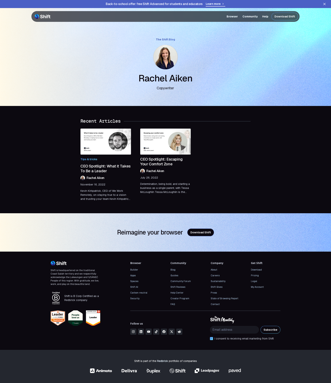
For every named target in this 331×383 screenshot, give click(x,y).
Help (265, 16)
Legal (254, 281)
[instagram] (133, 332)
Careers (215, 275)
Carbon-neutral (138, 292)
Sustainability (218, 281)
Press (214, 292)
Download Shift (284, 16)
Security (134, 298)
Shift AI (134, 287)
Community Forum (180, 281)
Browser (232, 16)
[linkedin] (141, 332)
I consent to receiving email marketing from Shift (244, 338)
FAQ (172, 304)
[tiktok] (156, 332)
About (214, 269)
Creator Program (179, 298)
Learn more (213, 4)
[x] (172, 332)
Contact (215, 304)
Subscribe (270, 329)
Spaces (134, 281)
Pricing (255, 275)
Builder (134, 269)
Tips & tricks (88, 159)
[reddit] (179, 332)
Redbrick (162, 361)
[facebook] (164, 332)
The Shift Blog (165, 39)
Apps (133, 275)
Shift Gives (216, 287)
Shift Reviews (177, 287)
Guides (174, 275)
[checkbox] (211, 338)
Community (250, 16)
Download (256, 269)
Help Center (177, 292)
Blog (172, 269)
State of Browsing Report (224, 298)
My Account (257, 287)
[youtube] (149, 332)
